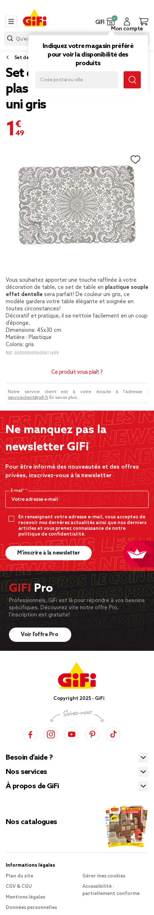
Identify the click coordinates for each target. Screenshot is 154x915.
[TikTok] (113, 733)
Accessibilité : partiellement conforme (111, 890)
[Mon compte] (127, 21)
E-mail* (18, 490)
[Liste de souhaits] (135, 159)
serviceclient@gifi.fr (28, 397)
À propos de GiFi (32, 786)
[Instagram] (51, 733)
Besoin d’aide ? (29, 758)
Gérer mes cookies (103, 876)
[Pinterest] (92, 733)
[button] (110, 21)
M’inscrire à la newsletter (48, 553)
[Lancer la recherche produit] (10, 38)
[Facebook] (30, 733)
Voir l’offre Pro (40, 634)
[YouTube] (71, 733)
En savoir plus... (64, 397)
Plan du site (19, 876)
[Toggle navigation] (11, 21)
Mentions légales (25, 897)
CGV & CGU (19, 886)
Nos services (26, 772)
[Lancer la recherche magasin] (132, 79)
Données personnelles (31, 907)
